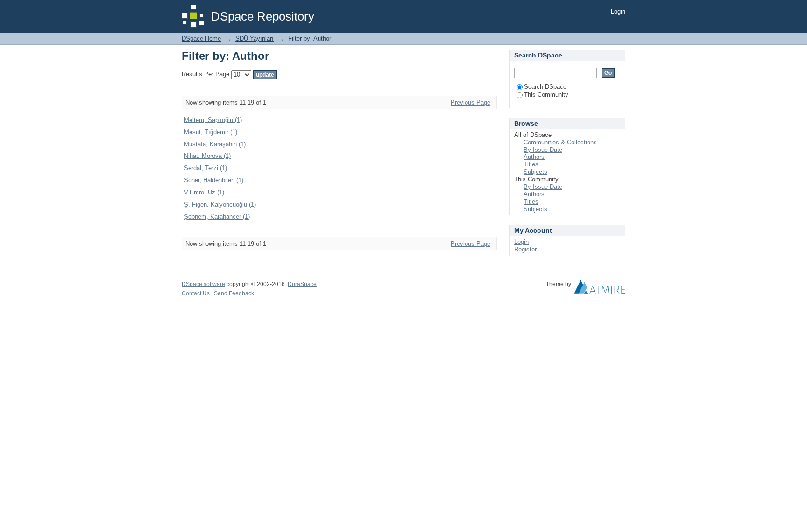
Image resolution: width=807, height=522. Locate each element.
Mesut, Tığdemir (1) (210, 132)
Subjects (535, 171)
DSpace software (203, 284)
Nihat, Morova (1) (207, 155)
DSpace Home (201, 38)
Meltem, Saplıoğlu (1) (213, 119)
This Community (546, 94)
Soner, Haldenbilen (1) (213, 180)
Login (618, 11)
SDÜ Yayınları (254, 38)
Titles (531, 164)
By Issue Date (543, 149)
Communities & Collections (560, 142)
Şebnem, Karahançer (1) (217, 216)
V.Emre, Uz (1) (204, 192)
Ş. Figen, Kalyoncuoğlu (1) (220, 204)
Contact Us (196, 293)
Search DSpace (545, 86)
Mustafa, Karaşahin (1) (215, 144)
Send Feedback (234, 293)
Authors (534, 156)
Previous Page (470, 102)
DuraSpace (302, 284)
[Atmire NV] (599, 289)
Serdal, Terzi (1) (205, 168)
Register (525, 249)
